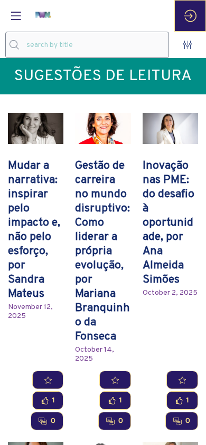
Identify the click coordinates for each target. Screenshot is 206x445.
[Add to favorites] (48, 380)
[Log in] (190, 16)
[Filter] (187, 45)
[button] (16, 16)
